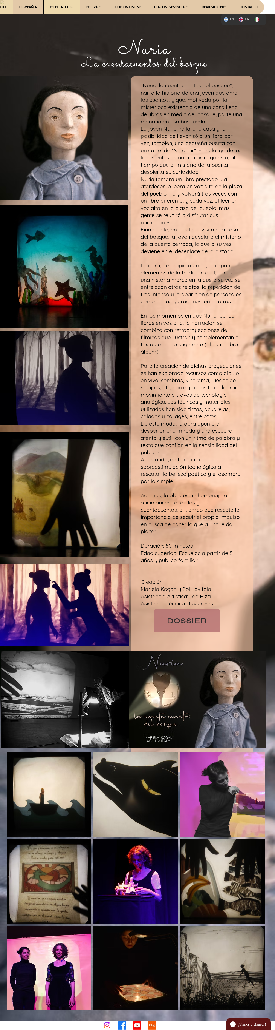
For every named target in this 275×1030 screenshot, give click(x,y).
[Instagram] (107, 1025)
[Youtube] (137, 1025)
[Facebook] (122, 1025)
